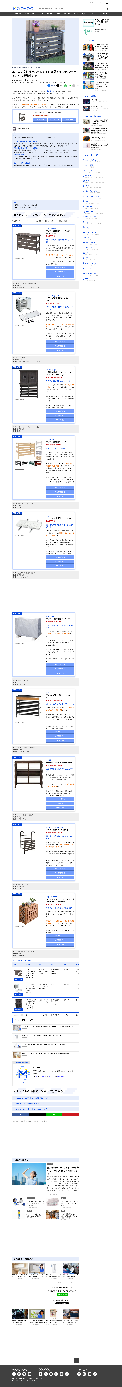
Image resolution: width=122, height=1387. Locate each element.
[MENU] (107, 3)
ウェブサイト (61, 1076)
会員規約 (30, 1379)
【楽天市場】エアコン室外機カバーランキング (28, 1103)
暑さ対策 (44, 1121)
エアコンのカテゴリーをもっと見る (68, 1282)
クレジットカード (94, 14)
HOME (14, 67)
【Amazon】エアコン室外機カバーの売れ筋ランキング (30, 1098)
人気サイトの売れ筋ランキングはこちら (25, 207)
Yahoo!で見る (60, 276)
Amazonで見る (60, 267)
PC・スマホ (50, 14)
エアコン (32, 67)
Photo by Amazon (72, 64)
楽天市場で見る (60, 272)
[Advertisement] (45, 185)
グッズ (41, 14)
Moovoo (92, 3)
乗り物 (83, 14)
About (100, 3)
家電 (58, 14)
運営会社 (14, 1379)
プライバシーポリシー (18, 1380)
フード (76, 14)
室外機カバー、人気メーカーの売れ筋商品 (26, 205)
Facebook (43, 1076)
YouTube (52, 1076)
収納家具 (28, 1121)
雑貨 (22, 1121)
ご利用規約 (22, 1379)
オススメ (36, 1121)
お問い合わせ (38, 1379)
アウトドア (67, 14)
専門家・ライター (30, 14)
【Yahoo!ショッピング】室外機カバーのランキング (29, 1109)
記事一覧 (23, 1082)
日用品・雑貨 (23, 67)
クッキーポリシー (32, 1380)
